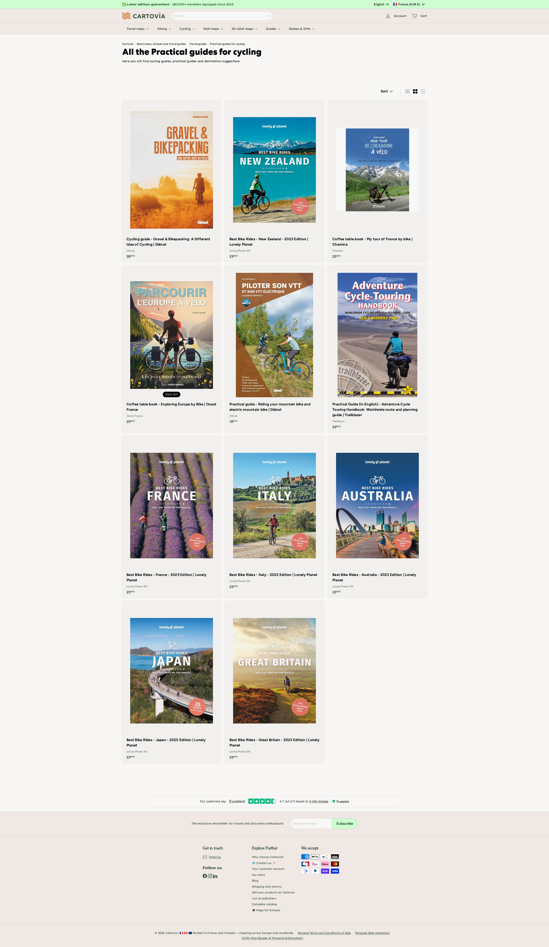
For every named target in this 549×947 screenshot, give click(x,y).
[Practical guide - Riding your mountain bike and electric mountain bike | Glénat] (274, 346)
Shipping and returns (266, 886)
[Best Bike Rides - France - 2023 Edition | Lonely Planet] (171, 516)
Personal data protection (372, 933)
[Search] (269, 16)
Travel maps (136, 29)
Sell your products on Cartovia (273, 892)
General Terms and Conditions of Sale (324, 933)
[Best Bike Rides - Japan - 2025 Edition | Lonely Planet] (171, 682)
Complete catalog (264, 904)
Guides (271, 29)
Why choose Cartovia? (268, 857)
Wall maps (211, 29)
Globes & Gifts (300, 29)
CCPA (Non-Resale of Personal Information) (272, 938)
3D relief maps (243, 29)
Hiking (162, 29)
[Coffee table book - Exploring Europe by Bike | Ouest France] (171, 346)
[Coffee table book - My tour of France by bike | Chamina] (377, 181)
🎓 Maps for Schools (266, 910)
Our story (258, 874)
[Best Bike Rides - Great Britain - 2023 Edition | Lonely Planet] (274, 682)
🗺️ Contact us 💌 (264, 863)
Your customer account (268, 868)
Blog (255, 880)
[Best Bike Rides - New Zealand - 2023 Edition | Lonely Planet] (274, 181)
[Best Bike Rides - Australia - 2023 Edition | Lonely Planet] (377, 516)
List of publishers (264, 898)
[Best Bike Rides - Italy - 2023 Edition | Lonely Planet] (274, 514)
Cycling (185, 29)
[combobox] (381, 4)
